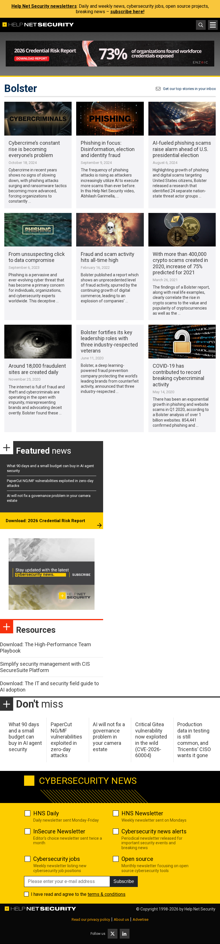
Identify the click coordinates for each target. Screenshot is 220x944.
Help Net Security (199, 909)
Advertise (140, 919)
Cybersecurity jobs (56, 858)
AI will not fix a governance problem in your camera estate (109, 736)
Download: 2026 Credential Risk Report (45, 520)
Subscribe (123, 881)
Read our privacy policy (91, 919)
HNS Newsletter (142, 813)
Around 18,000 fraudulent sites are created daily (37, 369)
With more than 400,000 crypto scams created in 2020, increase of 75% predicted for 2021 (180, 263)
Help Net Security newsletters (44, 6)
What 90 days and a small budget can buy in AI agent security (25, 736)
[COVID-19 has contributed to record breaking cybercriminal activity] (182, 342)
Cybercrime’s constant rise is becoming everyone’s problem (34, 149)
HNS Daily (46, 813)
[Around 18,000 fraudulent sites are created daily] (38, 342)
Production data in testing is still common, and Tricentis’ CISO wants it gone (194, 739)
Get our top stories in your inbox (189, 89)
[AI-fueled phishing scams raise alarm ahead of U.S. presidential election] (182, 119)
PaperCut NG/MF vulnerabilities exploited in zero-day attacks (66, 739)
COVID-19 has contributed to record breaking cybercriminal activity (178, 375)
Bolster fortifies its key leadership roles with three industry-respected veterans (109, 341)
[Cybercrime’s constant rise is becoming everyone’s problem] (38, 119)
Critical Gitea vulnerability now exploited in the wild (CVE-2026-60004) (151, 739)
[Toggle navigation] (213, 25)
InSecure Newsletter (59, 831)
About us (121, 919)
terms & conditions (106, 894)
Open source (137, 858)
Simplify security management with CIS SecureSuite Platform (45, 667)
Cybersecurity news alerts (153, 831)
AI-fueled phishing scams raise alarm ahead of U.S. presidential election (182, 149)
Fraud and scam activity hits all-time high (107, 257)
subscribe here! (127, 11)
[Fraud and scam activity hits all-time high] (110, 230)
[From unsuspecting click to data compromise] (38, 230)
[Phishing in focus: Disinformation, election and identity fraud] (110, 119)
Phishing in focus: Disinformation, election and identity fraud (108, 149)
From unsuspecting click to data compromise (37, 257)
